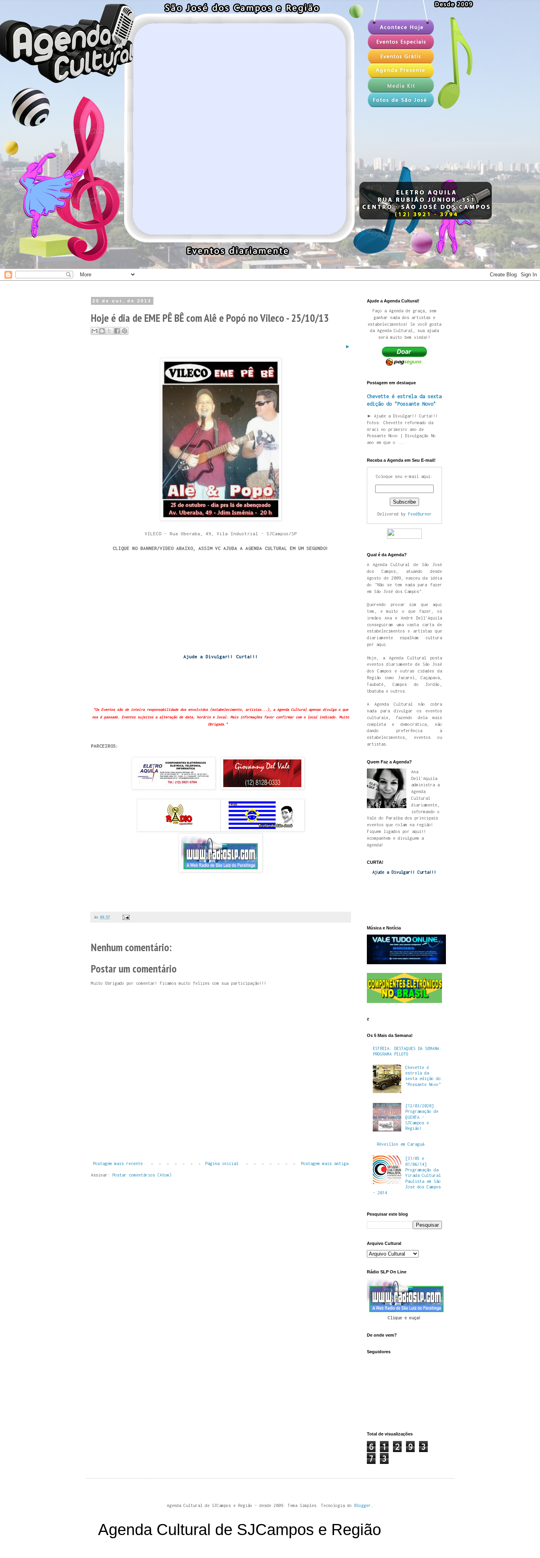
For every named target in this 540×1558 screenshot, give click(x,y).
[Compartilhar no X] (109, 331)
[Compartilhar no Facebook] (117, 331)
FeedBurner (420, 514)
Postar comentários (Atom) (142, 1175)
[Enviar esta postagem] (125, 917)
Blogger (362, 1505)
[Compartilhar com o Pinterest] (124, 331)
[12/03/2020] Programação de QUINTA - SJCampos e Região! (421, 1117)
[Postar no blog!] (102, 331)
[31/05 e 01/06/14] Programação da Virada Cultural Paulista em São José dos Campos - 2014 (407, 1175)
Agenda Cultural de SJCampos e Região (239, 1529)
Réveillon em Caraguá (400, 1144)
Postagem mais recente (118, 1163)
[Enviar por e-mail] (94, 331)
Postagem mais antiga (324, 1163)
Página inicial (221, 1163)
